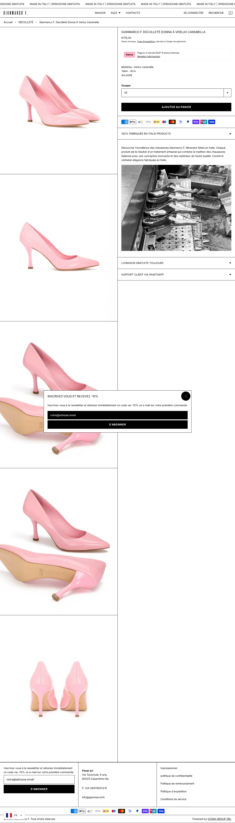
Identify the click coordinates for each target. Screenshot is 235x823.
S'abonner (117, 424)
